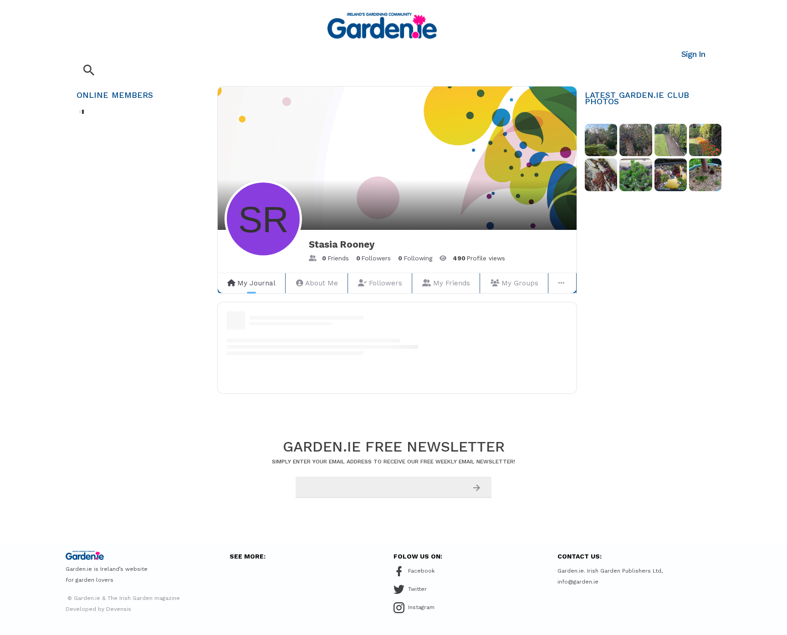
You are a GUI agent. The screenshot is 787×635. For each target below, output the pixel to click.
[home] (382, 26)
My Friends (451, 283)
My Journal (256, 283)
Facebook (421, 571)
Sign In (693, 54)
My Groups (519, 283)
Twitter (417, 589)
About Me (321, 283)
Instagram (421, 607)
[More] (562, 283)
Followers (385, 283)
